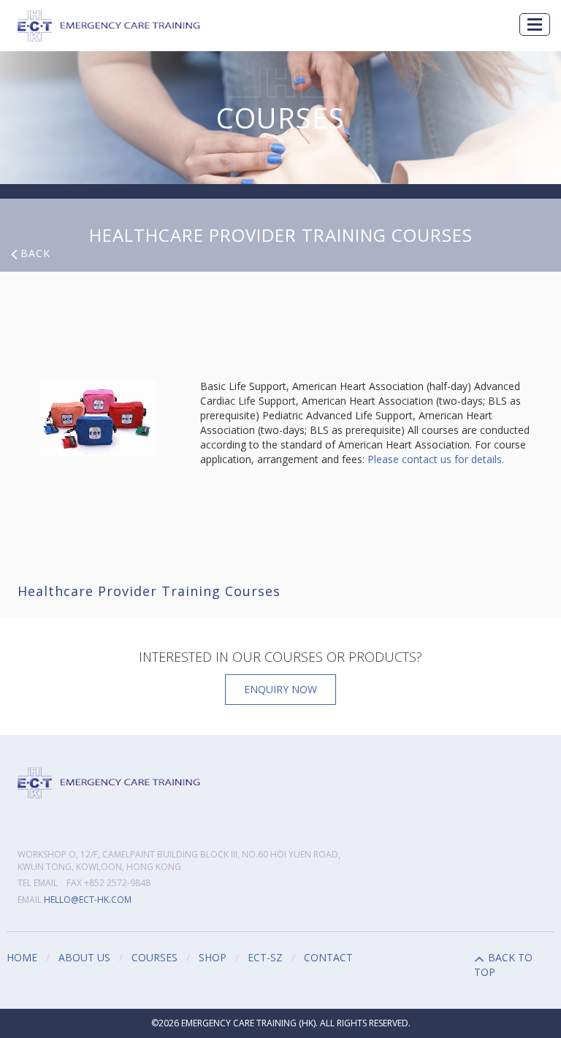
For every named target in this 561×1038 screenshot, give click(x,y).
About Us (84, 957)
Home (22, 957)
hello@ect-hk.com (87, 899)
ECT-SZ (265, 957)
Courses (154, 957)
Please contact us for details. (435, 459)
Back (35, 253)
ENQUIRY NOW (280, 689)
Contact (328, 957)
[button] (534, 24)
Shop (212, 957)
